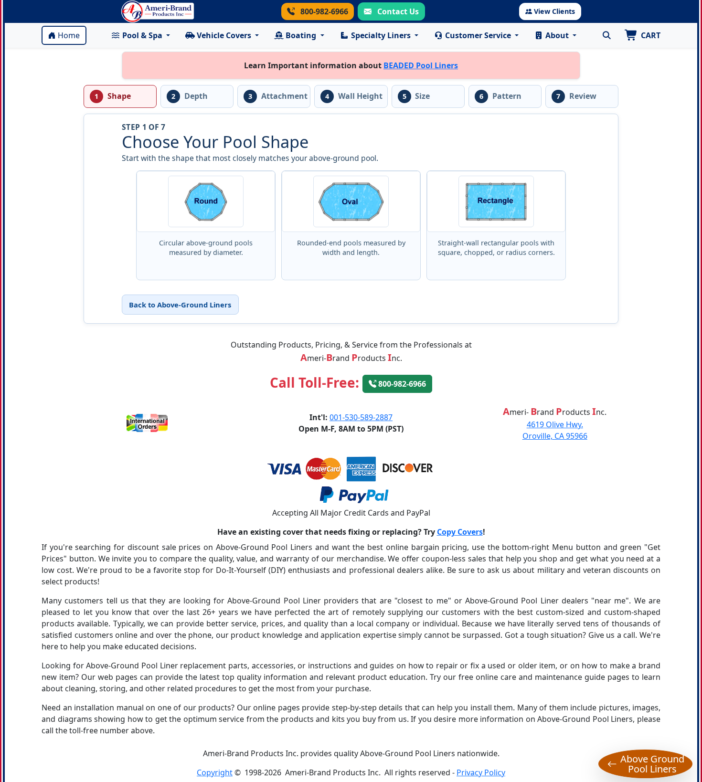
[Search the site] (606, 35)
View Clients (554, 11)
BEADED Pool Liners (420, 65)
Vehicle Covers (224, 35)
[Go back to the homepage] (157, 11)
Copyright (215, 772)
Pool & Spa (142, 35)
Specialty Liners (381, 35)
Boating (301, 35)
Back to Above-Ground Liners (180, 304)
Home (69, 35)
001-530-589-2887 (361, 417)
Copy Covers (460, 532)
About (557, 35)
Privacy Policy (481, 772)
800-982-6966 (323, 11)
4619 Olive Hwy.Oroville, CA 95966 (554, 430)
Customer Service (478, 35)
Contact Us (397, 11)
